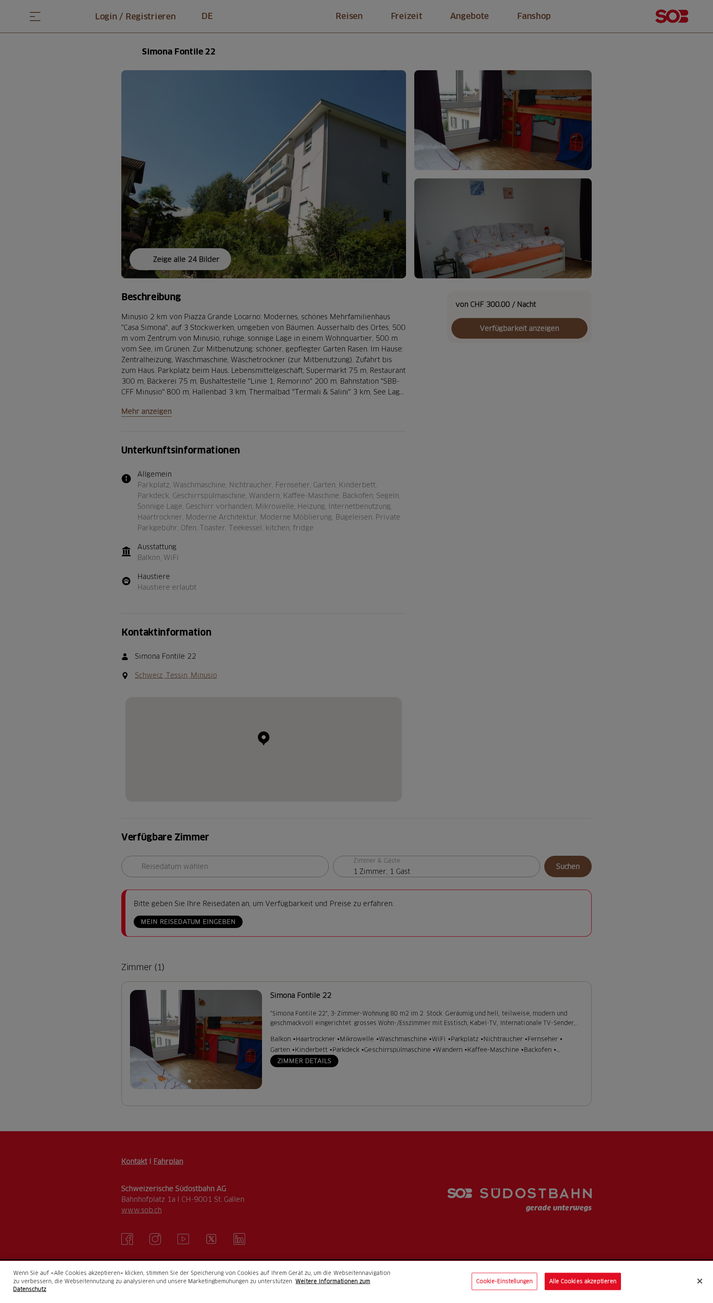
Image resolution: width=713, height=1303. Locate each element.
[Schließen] (700, 1281)
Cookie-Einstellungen (504, 1281)
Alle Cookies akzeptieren (582, 1281)
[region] (356, 1282)
